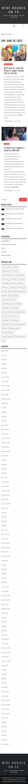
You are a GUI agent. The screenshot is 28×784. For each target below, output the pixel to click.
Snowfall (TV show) (14, 328)
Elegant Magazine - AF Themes (16, 779)
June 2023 (4, 517)
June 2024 (4, 464)
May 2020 (3, 678)
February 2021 (5, 639)
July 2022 (3, 565)
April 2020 (4, 683)
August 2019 (4, 718)
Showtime (4, 328)
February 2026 (5, 377)
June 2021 (4, 622)
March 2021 (4, 635)
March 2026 (4, 373)
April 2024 (4, 473)
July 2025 (3, 408)
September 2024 (5, 451)
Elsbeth (13, 287)
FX (24, 287)
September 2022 (5, 556)
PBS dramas (5, 320)
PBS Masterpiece (14, 320)
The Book (3, 252)
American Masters (6, 271)
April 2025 (4, 421)
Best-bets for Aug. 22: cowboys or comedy (13, 218)
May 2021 (3, 626)
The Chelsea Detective (7, 332)
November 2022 (5, 547)
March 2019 (4, 740)
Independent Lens (6, 304)
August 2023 (4, 508)
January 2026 (4, 381)
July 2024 (3, 460)
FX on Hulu (4, 291)
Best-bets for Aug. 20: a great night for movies (14, 228)
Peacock (14, 324)
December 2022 (5, 543)
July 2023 (3, 512)
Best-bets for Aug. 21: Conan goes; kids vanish (14, 223)
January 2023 (4, 539)
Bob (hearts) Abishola (7, 275)
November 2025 (5, 390)
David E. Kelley (14, 283)
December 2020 (5, 648)
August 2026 (4, 351)
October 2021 (5, 604)
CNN (20, 279)
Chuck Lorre (13, 279)
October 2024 (5, 447)
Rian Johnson (21, 324)
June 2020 (4, 674)
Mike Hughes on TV (14, 10)
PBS (17, 316)
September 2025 (5, 399)
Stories (6, 144)
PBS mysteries (5, 324)
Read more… (15, 187)
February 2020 (5, 692)
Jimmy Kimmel (5, 308)
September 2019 (5, 713)
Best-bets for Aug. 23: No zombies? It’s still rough (14, 208)
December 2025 (5, 386)
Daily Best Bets (8, 64)
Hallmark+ (5, 295)
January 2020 (4, 696)
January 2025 (4, 434)
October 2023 (5, 499)
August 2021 (4, 613)
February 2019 (5, 744)
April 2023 (4, 525)
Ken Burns (4, 312)
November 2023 (5, 495)
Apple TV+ (16, 271)
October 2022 (5, 552)
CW (23, 279)
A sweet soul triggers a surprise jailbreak (14, 149)
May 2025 (3, 416)
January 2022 (4, 591)
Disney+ (22, 283)
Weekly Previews (6, 255)
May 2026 (3, 364)
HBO (11, 295)
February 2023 (5, 534)
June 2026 (4, 359)
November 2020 (5, 652)
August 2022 (4, 560)
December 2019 (5, 700)
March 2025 (4, 425)
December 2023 (5, 490)
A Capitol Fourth (6, 267)
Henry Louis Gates (6, 299)
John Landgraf (15, 308)
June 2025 (4, 412)
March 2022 (4, 582)
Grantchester (22, 291)
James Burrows (17, 304)
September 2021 (5, 609)
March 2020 (4, 687)
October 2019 (5, 709)
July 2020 (3, 670)
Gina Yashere (13, 291)
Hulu (15, 299)
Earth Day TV (5, 287)
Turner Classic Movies (8, 336)
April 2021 (4, 630)
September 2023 (5, 504)
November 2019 (5, 705)
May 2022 (3, 574)
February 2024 (5, 482)
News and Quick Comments (8, 244)
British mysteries (20, 275)
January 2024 (4, 486)
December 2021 (5, 595)
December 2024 (5, 438)
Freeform (19, 287)
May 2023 (3, 521)
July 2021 (3, 617)
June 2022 (4, 569)
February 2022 (5, 587)
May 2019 (3, 731)
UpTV (3, 340)
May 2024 (3, 469)
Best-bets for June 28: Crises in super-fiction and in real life (14, 70)
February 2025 (5, 429)
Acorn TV (15, 267)
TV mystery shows (20, 336)
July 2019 (3, 722)
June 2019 (4, 726)
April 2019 (4, 735)
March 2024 (4, 477)
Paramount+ (11, 316)
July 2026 (3, 355)
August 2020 (4, 665)
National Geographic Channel (17, 312)
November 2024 (5, 442)
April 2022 (4, 578)
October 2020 (5, 657)
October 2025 (5, 394)
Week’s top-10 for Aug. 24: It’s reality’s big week (14, 213)
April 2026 (4, 368)
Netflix (4, 316)
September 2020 (5, 661)
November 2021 (5, 600)
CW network (5, 283)
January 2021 (4, 643)
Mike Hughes (8, 121)
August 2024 (4, 456)
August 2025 (4, 403)
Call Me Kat (5, 279)
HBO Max (16, 295)
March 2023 (4, 530)
